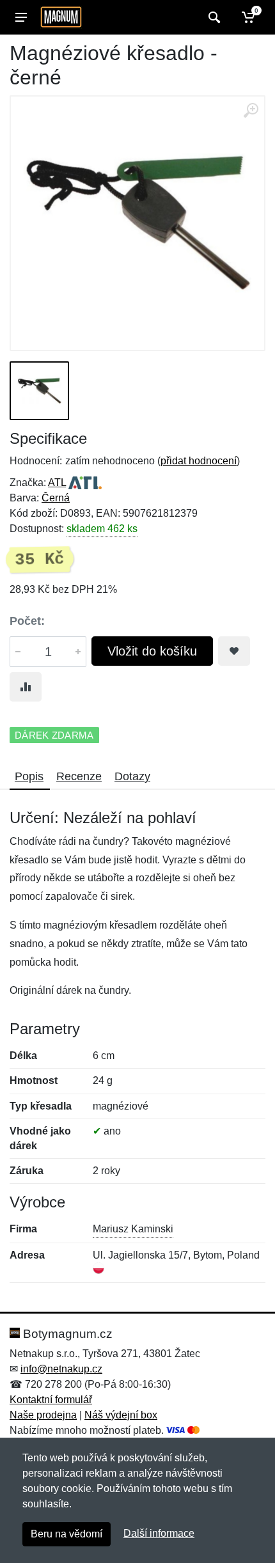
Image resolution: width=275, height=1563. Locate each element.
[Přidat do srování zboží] (26, 687)
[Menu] (21, 17)
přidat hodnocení (199, 460)
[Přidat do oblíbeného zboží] (234, 651)
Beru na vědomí (66, 1533)
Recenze (79, 776)
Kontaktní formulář (51, 1399)
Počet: (27, 621)
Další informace (158, 1533)
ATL (57, 482)
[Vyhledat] (213, 17)
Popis (29, 776)
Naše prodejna (43, 1415)
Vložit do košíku (152, 651)
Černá (56, 497)
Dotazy (132, 776)
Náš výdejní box (120, 1415)
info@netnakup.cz (61, 1368)
